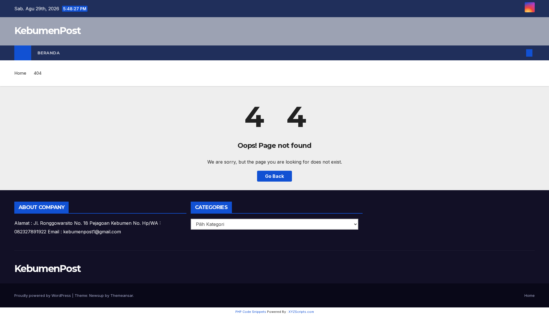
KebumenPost (47, 31)
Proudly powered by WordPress (43, 295)
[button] (520, 53)
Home (20, 73)
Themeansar (121, 295)
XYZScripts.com (301, 312)
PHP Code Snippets (250, 312)
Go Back (274, 176)
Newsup (96, 295)
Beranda (48, 52)
